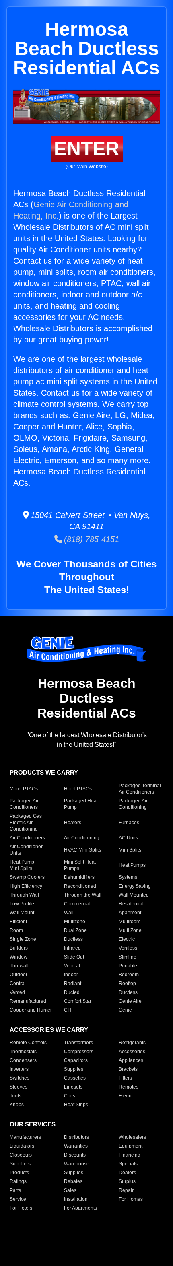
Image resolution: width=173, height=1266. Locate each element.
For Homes (131, 1199)
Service (18, 1199)
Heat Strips (76, 1104)
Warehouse (76, 1164)
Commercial (77, 904)
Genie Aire (130, 1001)
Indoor (71, 974)
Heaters (72, 822)
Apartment (130, 912)
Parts (15, 1190)
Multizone (74, 921)
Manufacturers (25, 1137)
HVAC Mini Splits (82, 850)
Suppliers (20, 1164)
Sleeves (18, 1087)
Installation (76, 1199)
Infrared (72, 948)
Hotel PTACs (78, 789)
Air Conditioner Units (26, 850)
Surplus (127, 1181)
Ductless (73, 939)
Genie (125, 1010)
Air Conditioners (27, 838)
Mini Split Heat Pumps (80, 865)
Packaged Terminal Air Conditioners (140, 789)
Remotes (128, 1087)
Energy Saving (135, 886)
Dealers (127, 1172)
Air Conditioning (81, 838)
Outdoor (18, 974)
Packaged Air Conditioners (24, 804)
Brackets (128, 1069)
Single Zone (23, 939)
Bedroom (129, 974)
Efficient (18, 921)
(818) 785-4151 (90, 539)
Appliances (131, 1060)
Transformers (78, 1042)
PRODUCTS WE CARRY (44, 772)
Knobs (17, 1104)
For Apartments (80, 1208)
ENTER (86, 148)
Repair (126, 1190)
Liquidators (22, 1146)
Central (18, 983)
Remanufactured (28, 1001)
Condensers (23, 1060)
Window (18, 957)
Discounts (75, 1155)
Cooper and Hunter (31, 1010)
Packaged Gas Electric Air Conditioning (26, 822)
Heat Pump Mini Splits (22, 865)
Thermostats (23, 1051)
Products (19, 1172)
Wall (69, 912)
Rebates (73, 1181)
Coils (69, 1096)
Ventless (128, 948)
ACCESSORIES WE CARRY (49, 1029)
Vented (17, 992)
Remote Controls (28, 1042)
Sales (70, 1190)
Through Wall (24, 895)
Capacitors (76, 1060)
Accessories (132, 1051)
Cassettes (75, 1078)
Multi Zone (130, 930)
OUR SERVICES (33, 1124)
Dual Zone (75, 930)
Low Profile (22, 904)
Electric (127, 939)
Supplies (73, 1069)
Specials (128, 1164)
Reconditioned (80, 886)
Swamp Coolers (27, 877)
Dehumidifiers (79, 877)
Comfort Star (77, 1001)
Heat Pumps (132, 865)
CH (67, 1010)
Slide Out (74, 957)
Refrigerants (132, 1042)
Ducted (72, 992)
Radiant (72, 983)
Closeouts (21, 1155)
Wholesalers (132, 1137)
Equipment (130, 1146)
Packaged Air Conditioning (133, 804)
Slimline (127, 957)
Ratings (18, 1181)
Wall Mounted (134, 895)
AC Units (128, 838)
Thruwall (19, 966)
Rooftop (127, 983)
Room (16, 930)
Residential (131, 904)
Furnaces (129, 822)
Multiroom (129, 921)
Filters (125, 1078)
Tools (15, 1096)
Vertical (72, 966)
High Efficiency (26, 886)
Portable (128, 966)
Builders (19, 948)
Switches (19, 1078)
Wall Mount (22, 912)
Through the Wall (82, 895)
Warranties (76, 1146)
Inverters (19, 1069)
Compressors (78, 1051)
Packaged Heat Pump (81, 804)
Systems (128, 877)
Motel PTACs (24, 789)
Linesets (73, 1087)
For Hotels (21, 1208)
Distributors (76, 1137)
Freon (125, 1096)
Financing (129, 1155)
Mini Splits (130, 850)
